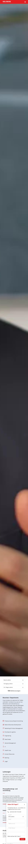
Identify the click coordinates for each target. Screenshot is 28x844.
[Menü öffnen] (25, 1)
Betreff (10, 814)
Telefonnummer (11, 823)
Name (9, 819)
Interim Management (10, 670)
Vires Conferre (7, 2)
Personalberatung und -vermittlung (10, 664)
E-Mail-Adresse (11, 828)
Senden (22, 839)
